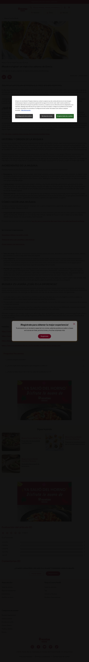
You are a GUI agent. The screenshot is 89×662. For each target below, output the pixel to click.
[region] (44, 109)
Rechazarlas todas (47, 116)
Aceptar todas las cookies (65, 116)
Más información (25, 110)
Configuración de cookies (24, 116)
